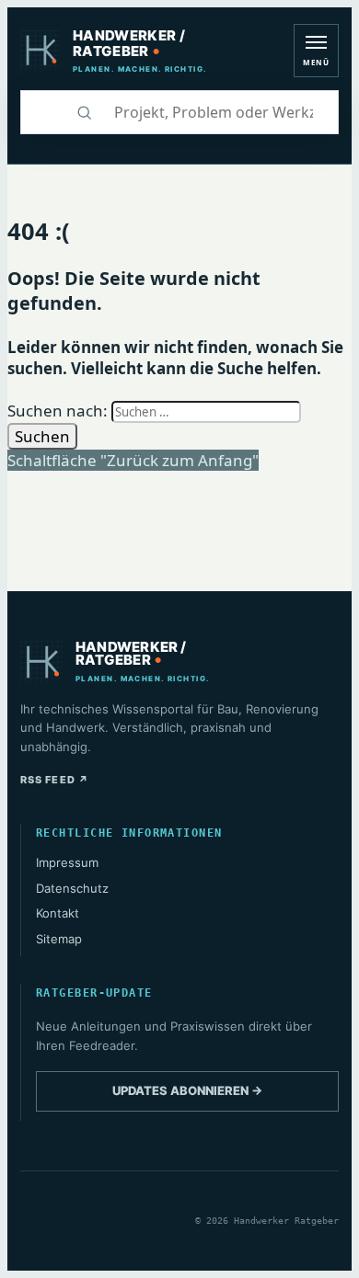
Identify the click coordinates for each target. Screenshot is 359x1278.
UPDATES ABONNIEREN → (187, 1090)
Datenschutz (72, 888)
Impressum (67, 862)
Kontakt (57, 913)
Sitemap (59, 938)
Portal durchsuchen (41, 112)
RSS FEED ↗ (54, 779)
